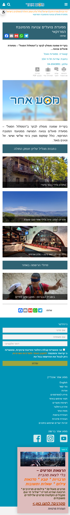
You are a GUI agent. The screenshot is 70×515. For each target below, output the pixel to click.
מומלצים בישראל (14, 11)
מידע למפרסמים (58, 394)
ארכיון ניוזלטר (60, 406)
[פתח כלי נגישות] (2, 12)
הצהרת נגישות (60, 414)
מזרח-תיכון (54, 11)
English (63, 382)
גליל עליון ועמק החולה (32, 11)
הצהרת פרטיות (59, 419)
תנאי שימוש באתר (58, 398)
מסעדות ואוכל (51, 54)
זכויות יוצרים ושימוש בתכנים (53, 423)
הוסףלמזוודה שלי (48, 74)
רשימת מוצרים (59, 402)
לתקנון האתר (40, 353)
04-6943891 (53, 64)
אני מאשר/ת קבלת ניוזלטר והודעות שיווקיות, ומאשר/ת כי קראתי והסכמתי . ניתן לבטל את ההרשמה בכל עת (36, 353)
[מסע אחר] (35, 4)
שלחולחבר (56, 74)
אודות (64, 390)
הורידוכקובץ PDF (37, 74)
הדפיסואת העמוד (63, 74)
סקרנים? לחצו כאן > (49, 503)
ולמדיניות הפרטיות (22, 353)
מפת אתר (62, 410)
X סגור (64, 449)
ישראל (45, 11)
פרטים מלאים (35, 298)
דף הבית (63, 11)
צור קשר (63, 386)
